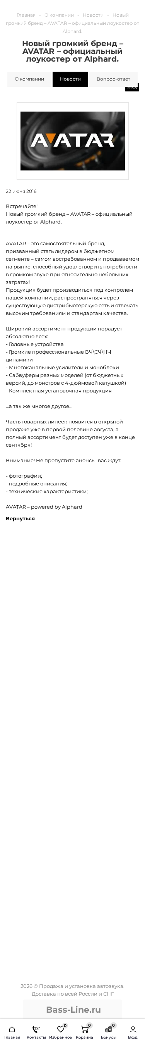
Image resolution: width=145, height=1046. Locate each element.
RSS (132, 87)
